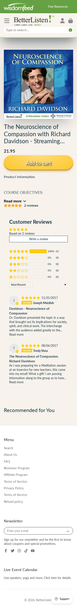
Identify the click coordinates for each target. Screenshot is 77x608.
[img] (31, 298)
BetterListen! (44, 600)
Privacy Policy (14, 488)
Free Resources (58, 6)
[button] (18, 251)
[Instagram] (19, 551)
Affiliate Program (15, 474)
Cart (70, 20)
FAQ (7, 461)
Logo (34, 20)
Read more (13, 201)
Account (62, 20)
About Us (10, 454)
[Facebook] (6, 551)
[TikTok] (26, 551)
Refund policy (13, 501)
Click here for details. (57, 578)
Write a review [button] (38, 239)
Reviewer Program (17, 468)
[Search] (70, 30)
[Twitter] (13, 551)
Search (8, 448)
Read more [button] (16, 334)
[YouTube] (33, 551)
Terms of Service (15, 481)
